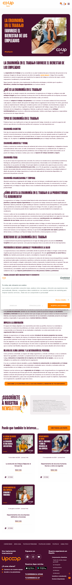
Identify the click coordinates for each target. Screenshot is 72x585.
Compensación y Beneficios (59, 557)
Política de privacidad (30, 544)
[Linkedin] (27, 557)
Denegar (13, 305)
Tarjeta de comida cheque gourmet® (59, 561)
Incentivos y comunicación (59, 576)
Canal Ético (64, 544)
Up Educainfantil (57, 567)
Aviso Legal (17, 544)
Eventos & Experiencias (58, 579)
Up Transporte (56, 565)
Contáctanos (8, 544)
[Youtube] (39, 557)
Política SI (55, 544)
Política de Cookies (45, 544)
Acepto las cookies (59, 305)
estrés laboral (44, 75)
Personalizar (34, 305)
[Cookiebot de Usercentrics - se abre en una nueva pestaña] (61, 278)
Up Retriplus (56, 570)
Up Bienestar (56, 573)
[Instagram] (33, 557)
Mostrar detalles (61, 300)
